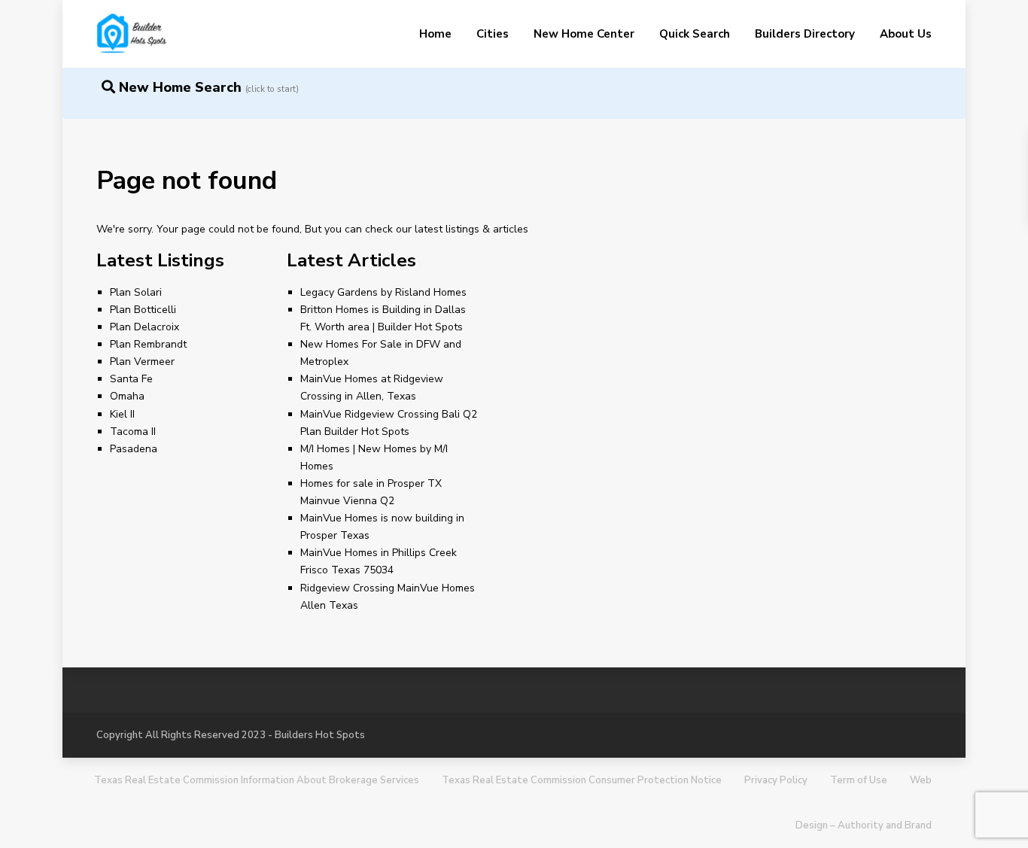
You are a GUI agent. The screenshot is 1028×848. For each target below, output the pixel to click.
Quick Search (694, 33)
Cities (492, 33)
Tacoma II (133, 431)
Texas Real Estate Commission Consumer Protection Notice (582, 780)
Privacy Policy (775, 780)
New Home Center (584, 33)
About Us (906, 33)
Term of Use (858, 780)
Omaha (127, 396)
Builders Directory (805, 33)
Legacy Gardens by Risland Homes (383, 292)
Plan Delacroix (144, 327)
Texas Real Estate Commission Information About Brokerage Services (256, 780)
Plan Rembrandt (148, 344)
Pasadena (133, 449)
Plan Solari (136, 292)
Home (435, 33)
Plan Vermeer (142, 361)
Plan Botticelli (143, 309)
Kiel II (122, 414)
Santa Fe (131, 379)
